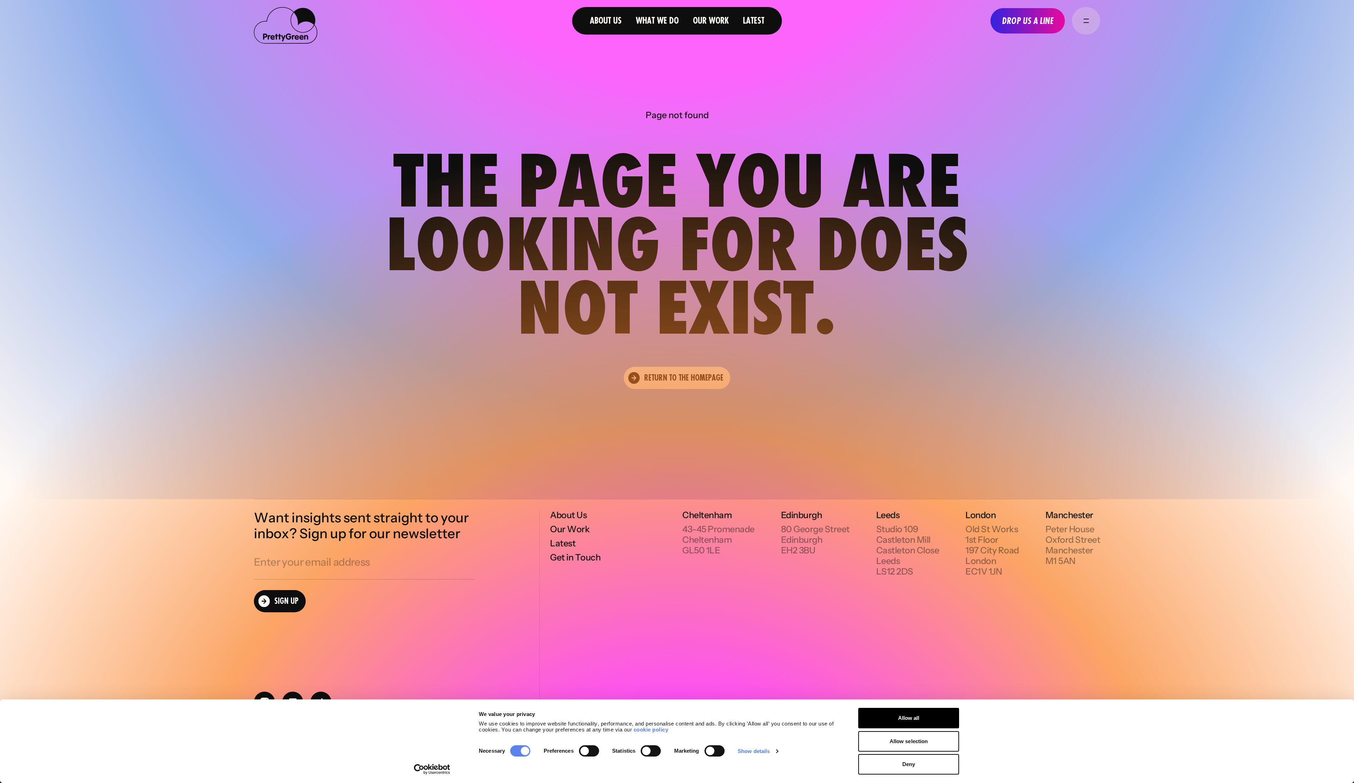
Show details (754, 751)
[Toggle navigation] (1086, 21)
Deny (908, 764)
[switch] (589, 751)
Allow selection (909, 741)
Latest (753, 20)
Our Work (711, 20)
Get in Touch (575, 557)
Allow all (909, 718)
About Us (606, 20)
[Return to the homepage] (285, 26)
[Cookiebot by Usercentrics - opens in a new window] (432, 769)
